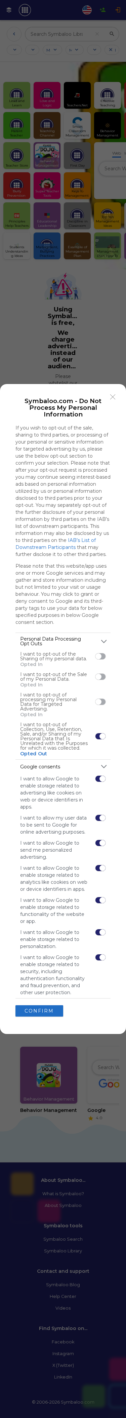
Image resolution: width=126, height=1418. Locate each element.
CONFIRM (39, 1011)
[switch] (100, 656)
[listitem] (63, 641)
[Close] (113, 397)
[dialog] (63, 709)
